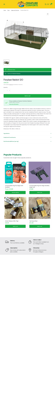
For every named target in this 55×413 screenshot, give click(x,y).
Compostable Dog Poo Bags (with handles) (14, 186)
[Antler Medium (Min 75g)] (15, 208)
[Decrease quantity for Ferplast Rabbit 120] (5, 90)
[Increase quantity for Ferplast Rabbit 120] (9, 90)
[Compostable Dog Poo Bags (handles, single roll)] (40, 172)
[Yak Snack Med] (40, 208)
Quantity (6, 87)
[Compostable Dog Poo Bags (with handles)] (15, 172)
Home (5, 10)
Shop (8, 10)
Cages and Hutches (15, 10)
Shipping (11, 84)
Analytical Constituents (10, 137)
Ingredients (7, 133)
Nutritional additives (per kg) (11, 141)
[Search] (45, 4)
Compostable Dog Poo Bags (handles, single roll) (39, 186)
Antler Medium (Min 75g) (11, 221)
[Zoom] (48, 14)
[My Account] (48, 4)
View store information (13, 104)
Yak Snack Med (33, 221)
